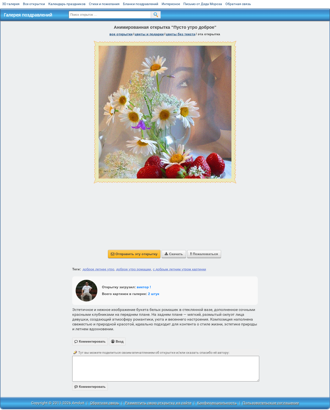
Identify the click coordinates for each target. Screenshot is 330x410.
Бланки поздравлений (140, 4)
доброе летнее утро (98, 269)
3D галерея (11, 4)
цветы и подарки (149, 34)
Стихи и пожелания (104, 4)
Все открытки (34, 4)
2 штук (153, 294)
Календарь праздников (67, 4)
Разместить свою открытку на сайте (158, 403)
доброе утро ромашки (133, 269)
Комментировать (90, 386)
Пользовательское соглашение (271, 403)
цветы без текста (180, 34)
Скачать (174, 254)
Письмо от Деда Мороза (202, 4)
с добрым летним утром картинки (179, 269)
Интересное (171, 4)
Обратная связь (238, 4)
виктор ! (144, 287)
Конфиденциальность (217, 403)
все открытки (121, 34)
